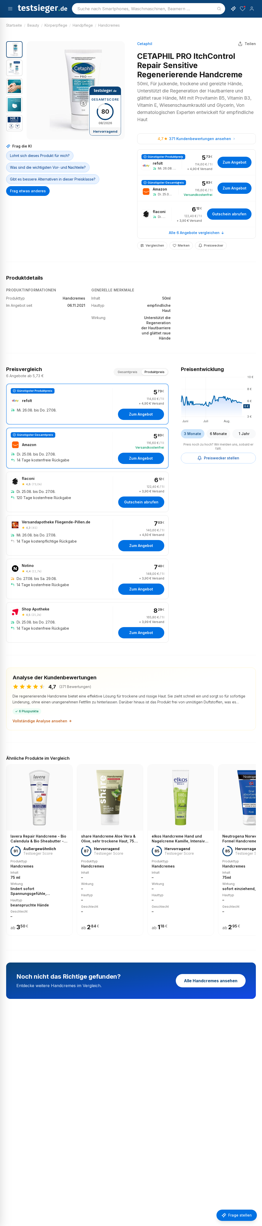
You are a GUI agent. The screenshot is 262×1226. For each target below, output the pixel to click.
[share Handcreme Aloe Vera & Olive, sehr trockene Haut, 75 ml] (110, 850)
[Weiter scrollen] (254, 846)
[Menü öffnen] (10, 9)
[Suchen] (219, 9)
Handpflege (83, 25)
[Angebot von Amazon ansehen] (196, 188)
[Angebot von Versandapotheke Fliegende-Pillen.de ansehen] (87, 535)
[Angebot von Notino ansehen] (87, 579)
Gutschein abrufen (229, 214)
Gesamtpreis (127, 372)
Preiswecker (213, 245)
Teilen (250, 43)
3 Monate (192, 433)
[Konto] (252, 9)
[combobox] (148, 8)
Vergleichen (155, 245)
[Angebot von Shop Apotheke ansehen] (87, 622)
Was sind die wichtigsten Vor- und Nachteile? (48, 167)
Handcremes (109, 25)
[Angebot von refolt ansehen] (196, 162)
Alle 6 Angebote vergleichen (194, 232)
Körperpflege (56, 25)
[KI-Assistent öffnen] (233, 9)
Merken (184, 245)
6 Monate (218, 433)
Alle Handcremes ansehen (210, 980)
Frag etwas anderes (28, 191)
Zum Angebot (234, 162)
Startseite (14, 25)
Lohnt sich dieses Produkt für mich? (40, 155)
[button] (76, 90)
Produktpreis (155, 372)
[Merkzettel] (242, 9)
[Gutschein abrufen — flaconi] (196, 214)
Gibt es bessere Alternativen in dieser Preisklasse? (52, 179)
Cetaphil (144, 43)
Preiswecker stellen (221, 458)
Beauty (33, 25)
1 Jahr (244, 433)
